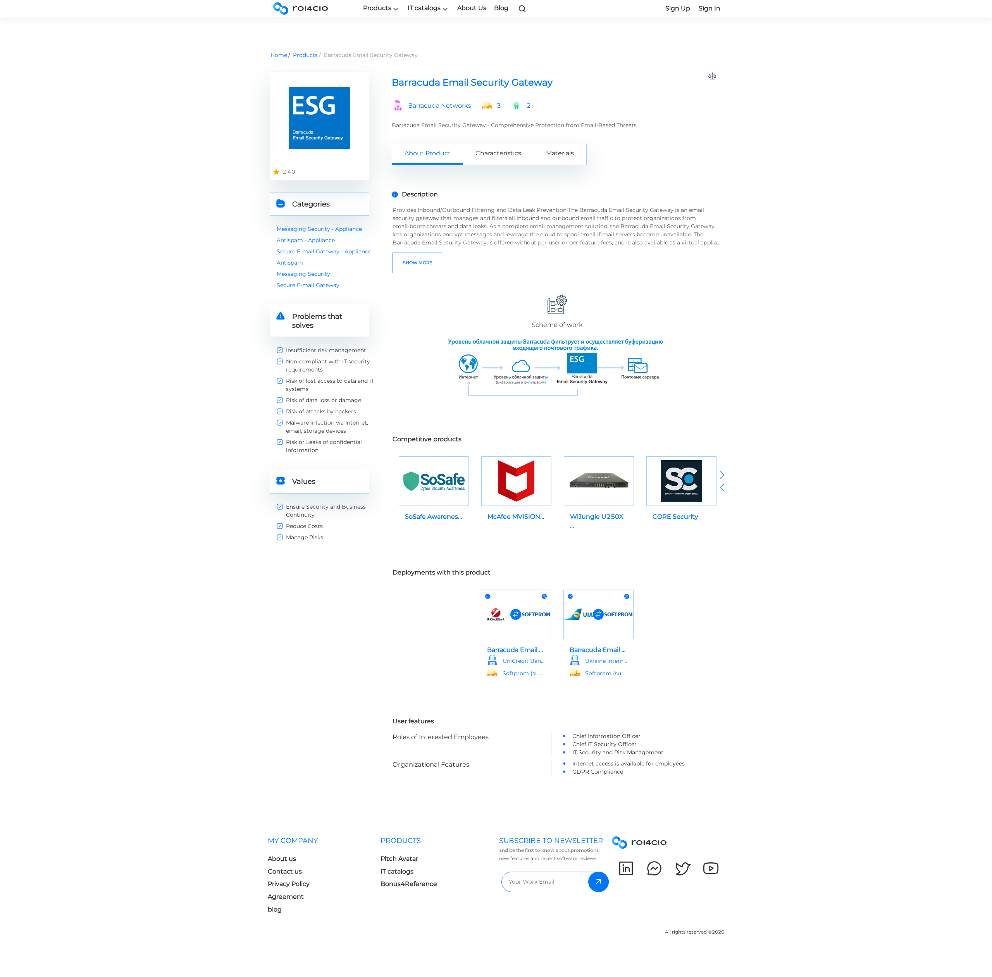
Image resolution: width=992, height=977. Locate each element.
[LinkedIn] (626, 868)
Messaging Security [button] (303, 273)
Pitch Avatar (399, 858)
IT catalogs (424, 8)
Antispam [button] (290, 262)
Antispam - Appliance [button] (306, 240)
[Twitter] (682, 868)
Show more (417, 262)
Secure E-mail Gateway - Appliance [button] (324, 251)
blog (275, 909)
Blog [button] (501, 8)
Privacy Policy (289, 884)
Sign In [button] (709, 8)
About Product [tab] (428, 153)
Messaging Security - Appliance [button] (319, 228)
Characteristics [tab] (498, 153)
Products (377, 8)
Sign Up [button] (677, 8)
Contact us (285, 871)
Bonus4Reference (409, 884)
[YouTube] (710, 868)
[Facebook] (654, 868)
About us (282, 858)
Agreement (286, 896)
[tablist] (557, 154)
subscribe (598, 882)
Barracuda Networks (439, 106)
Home (278, 55)
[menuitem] (324, 877)
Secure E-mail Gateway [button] (308, 285)
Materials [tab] (560, 153)
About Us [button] (471, 8)
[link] (522, 8)
